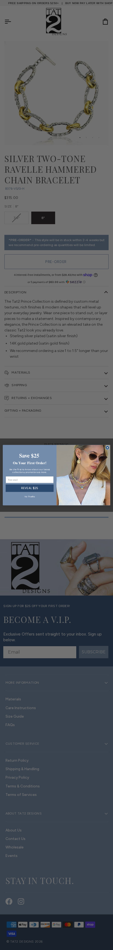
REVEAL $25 (29, 488)
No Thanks (29, 496)
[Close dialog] (107, 447)
